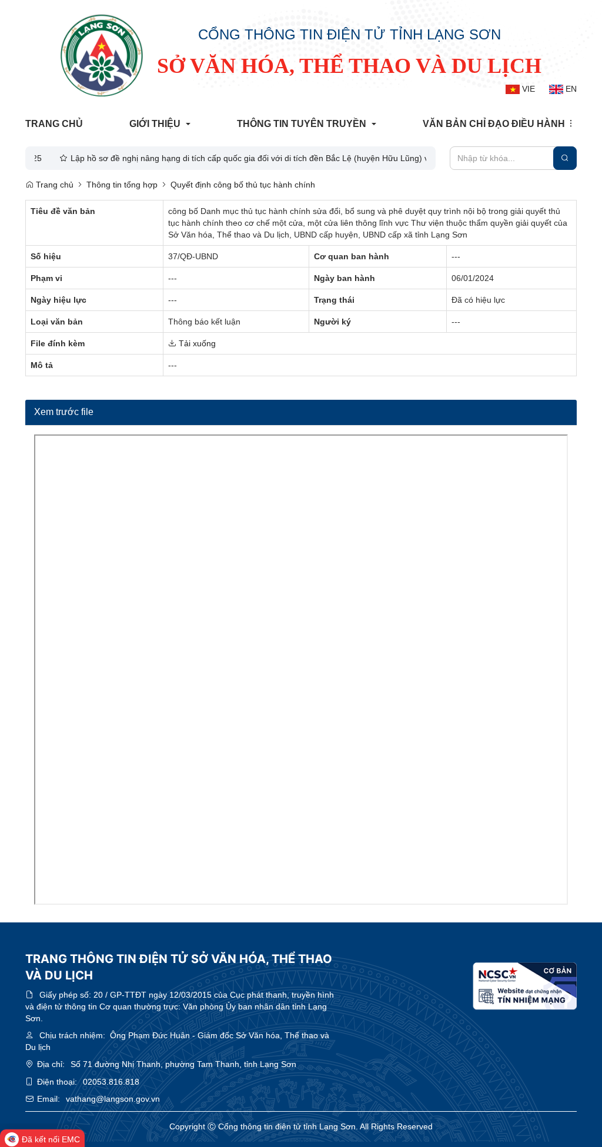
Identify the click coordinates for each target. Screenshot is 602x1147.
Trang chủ (53, 184)
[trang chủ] (102, 55)
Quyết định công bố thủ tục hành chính (242, 184)
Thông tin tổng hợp (122, 184)
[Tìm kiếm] (565, 158)
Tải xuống (196, 343)
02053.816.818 (111, 1081)
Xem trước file (63, 412)
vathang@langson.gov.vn (113, 1098)
